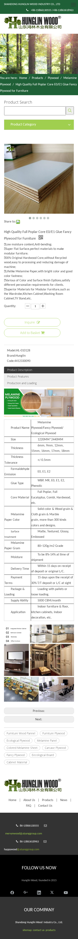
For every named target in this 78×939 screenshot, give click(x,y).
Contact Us (45, 805)
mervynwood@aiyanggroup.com (23, 833)
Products (47, 800)
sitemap (27, 930)
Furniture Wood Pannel (21, 733)
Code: (10, 361)
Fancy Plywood (16, 755)
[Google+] (25, 892)
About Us (29, 800)
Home (12, 800)
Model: (11, 350)
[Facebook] (12, 892)
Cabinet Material (17, 762)
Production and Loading (22, 383)
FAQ (28, 805)
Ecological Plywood (18, 740)
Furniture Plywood (53, 733)
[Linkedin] (39, 892)
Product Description (19, 370)
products (50, 930)
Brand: (11, 355)
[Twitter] (52, 892)
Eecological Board (43, 755)
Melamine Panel (47, 740)
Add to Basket (30, 333)
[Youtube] (66, 892)
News (63, 800)
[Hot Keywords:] (70, 110)
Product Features (18, 376)
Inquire (30, 322)
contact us (38, 930)
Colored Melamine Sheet (22, 748)
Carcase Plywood (55, 748)
